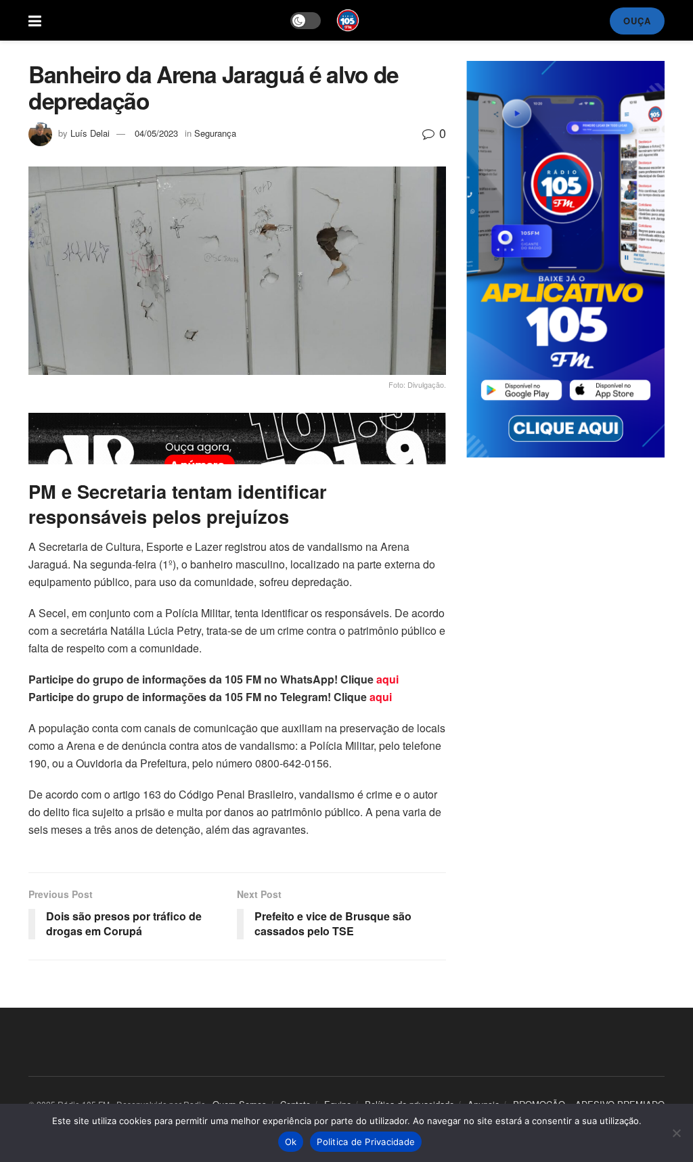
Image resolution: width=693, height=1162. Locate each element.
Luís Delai (90, 133)
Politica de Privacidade (366, 1141)
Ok (291, 1141)
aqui (387, 679)
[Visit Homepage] (347, 20)
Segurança (215, 133)
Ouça (637, 20)
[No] (676, 1133)
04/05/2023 (156, 133)
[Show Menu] (34, 20)
